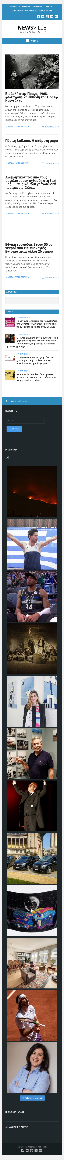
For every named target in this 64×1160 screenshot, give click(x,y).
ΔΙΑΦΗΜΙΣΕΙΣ (37, 7)
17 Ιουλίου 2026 (24, 334)
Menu (34, 41)
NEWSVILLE (15, 7)
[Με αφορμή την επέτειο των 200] (32, 648)
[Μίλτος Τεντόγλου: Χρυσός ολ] (32, 544)
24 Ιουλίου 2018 (52, 127)
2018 (12, 401)
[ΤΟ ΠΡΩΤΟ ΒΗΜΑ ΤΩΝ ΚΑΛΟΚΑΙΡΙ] (32, 858)
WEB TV (49, 7)
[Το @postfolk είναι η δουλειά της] (32, 910)
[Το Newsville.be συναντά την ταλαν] (32, 701)
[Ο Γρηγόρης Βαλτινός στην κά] (32, 806)
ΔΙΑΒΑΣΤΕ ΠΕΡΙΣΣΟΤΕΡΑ (18, 126)
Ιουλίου (19, 401)
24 (26, 401)
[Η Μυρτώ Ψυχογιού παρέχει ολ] (32, 1067)
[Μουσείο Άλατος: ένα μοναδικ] (32, 753)
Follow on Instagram (34, 1098)
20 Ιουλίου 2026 (24, 317)
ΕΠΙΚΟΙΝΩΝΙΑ (17, 11)
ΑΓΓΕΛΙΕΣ (26, 7)
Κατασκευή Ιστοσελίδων (27, 1147)
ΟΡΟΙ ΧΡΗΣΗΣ (31, 11)
